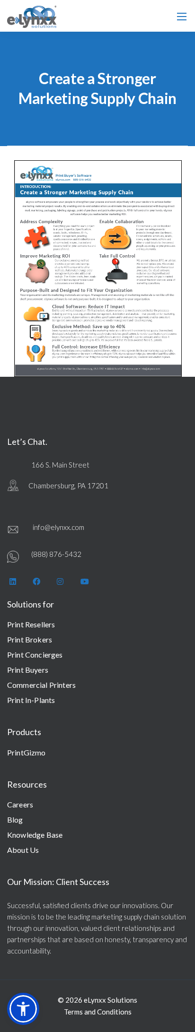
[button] (23, 1009)
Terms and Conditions (98, 1011)
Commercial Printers (41, 684)
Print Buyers (27, 669)
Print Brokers (29, 639)
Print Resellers (31, 624)
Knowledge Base (34, 834)
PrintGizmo (26, 752)
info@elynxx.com (58, 527)
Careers (20, 804)
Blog (15, 819)
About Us (23, 849)
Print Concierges (35, 654)
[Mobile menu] (181, 16)
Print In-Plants (31, 699)
